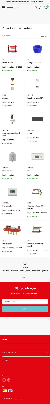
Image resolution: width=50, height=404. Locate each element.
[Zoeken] (36, 7)
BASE (4, 60)
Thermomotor (7, 171)
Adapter (5, 98)
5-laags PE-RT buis (34, 63)
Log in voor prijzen (8, 67)
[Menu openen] (3, 7)
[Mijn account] (40, 7)
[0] (45, 7)
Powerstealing (7, 206)
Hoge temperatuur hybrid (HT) (11, 134)
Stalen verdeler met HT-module (35, 207)
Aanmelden (25, 309)
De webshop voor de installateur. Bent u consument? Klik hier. (25, 1)
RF (28, 171)
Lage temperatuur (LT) (35, 98)
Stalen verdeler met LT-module (35, 245)
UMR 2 (29, 133)
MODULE (30, 95)
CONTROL (30, 130)
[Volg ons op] (4, 380)
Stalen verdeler (7, 63)
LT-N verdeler (7, 244)
